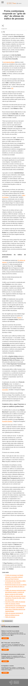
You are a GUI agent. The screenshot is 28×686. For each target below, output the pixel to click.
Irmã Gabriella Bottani (9, 62)
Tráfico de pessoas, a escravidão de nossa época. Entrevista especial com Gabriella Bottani (15, 609)
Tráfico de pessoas (10, 617)
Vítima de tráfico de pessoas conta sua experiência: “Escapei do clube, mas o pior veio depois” (15, 598)
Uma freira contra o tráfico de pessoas (15, 601)
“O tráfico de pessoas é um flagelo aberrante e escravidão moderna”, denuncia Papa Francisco (14, 577)
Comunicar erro (7, 621)
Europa (19, 317)
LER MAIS (5, 638)
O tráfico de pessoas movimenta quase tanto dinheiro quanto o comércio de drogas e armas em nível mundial (15, 592)
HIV (12, 88)
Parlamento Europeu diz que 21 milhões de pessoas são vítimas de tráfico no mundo (15, 586)
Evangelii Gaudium (7, 421)
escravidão (5, 389)
